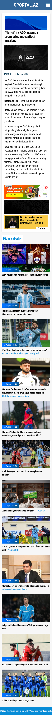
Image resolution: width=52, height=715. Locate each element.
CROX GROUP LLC (27, 711)
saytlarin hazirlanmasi (15, 182)
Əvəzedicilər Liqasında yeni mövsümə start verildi (25, 664)
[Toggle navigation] (48, 5)
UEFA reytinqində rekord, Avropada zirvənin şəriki (25, 274)
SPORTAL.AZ (26, 5)
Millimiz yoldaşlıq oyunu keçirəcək (18, 700)
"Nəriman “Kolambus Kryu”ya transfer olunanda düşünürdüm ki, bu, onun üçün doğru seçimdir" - (24, 392)
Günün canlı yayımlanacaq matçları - (23, 510)
